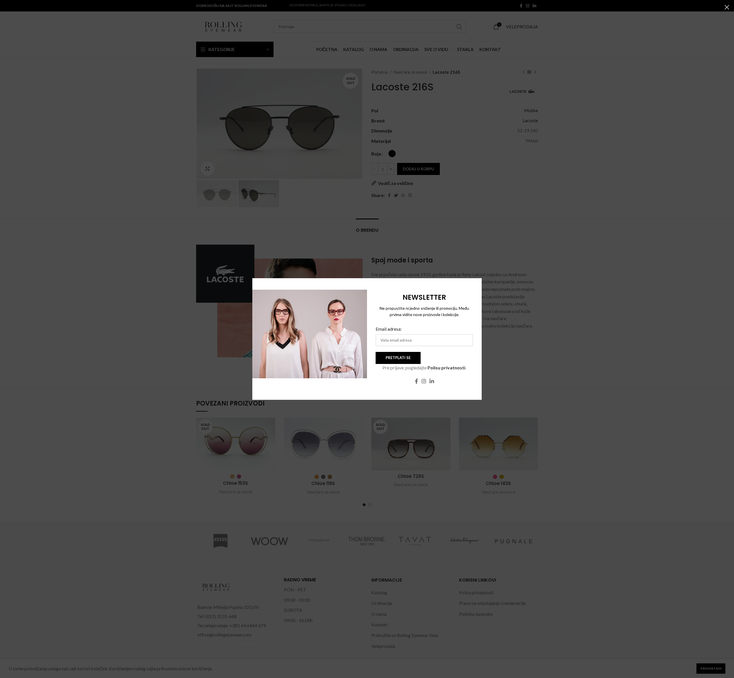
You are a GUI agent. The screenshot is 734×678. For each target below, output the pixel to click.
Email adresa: (389, 329)
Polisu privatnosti (446, 367)
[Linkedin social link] (432, 381)
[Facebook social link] (416, 381)
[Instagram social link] (424, 381)
